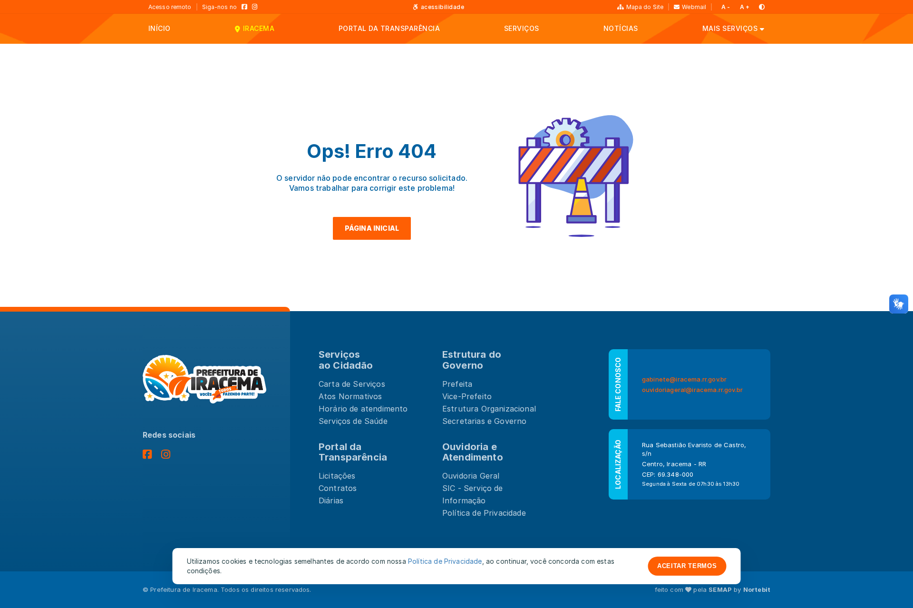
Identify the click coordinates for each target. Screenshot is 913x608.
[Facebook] (244, 7)
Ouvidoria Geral (470, 476)
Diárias (331, 500)
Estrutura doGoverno (471, 360)
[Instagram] (255, 7)
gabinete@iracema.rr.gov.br (684, 379)
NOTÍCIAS (620, 28)
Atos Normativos (350, 396)
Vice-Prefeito (467, 396)
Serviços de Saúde (353, 421)
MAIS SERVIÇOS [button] (730, 28)
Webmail (694, 6)
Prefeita (457, 384)
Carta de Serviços (352, 384)
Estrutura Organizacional (489, 408)
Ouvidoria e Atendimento (472, 452)
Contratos (338, 488)
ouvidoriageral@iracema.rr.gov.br (692, 389)
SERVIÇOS (521, 28)
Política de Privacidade (484, 513)
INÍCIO (159, 28)
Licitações (337, 476)
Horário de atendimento (363, 408)
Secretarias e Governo (484, 421)
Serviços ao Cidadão (346, 360)
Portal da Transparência (353, 452)
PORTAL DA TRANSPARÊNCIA (389, 28)
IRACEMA (258, 28)
